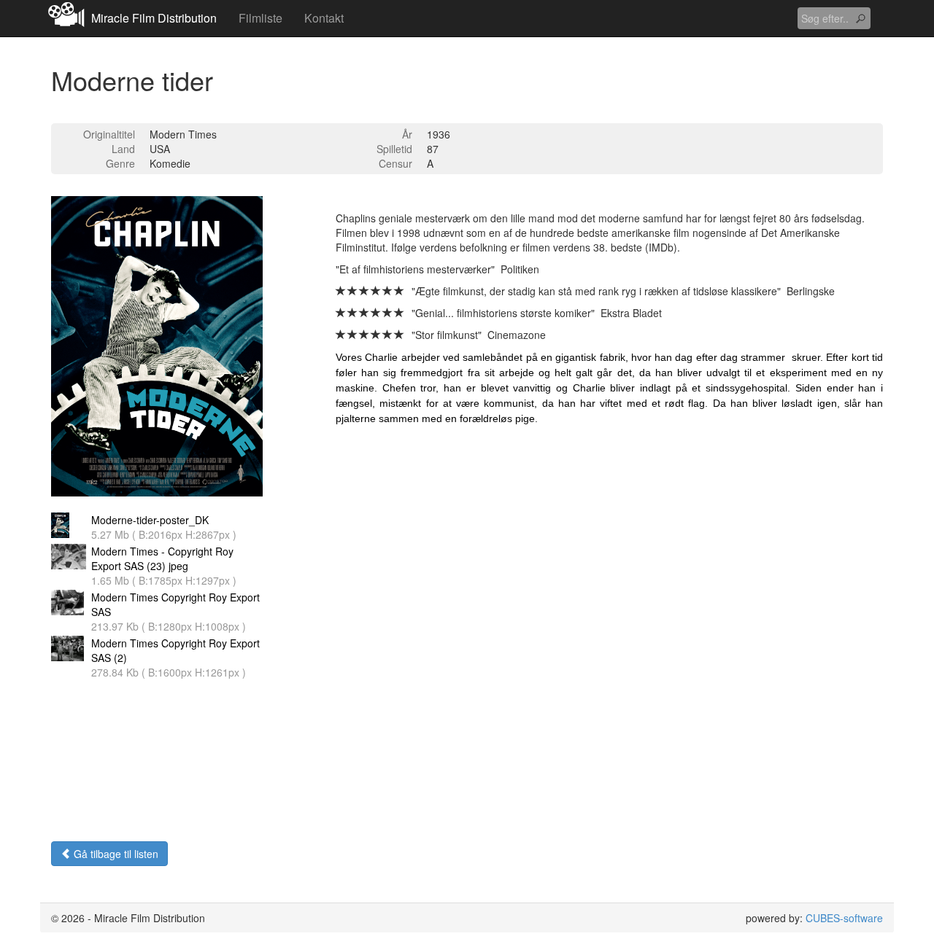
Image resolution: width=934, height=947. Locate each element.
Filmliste (260, 17)
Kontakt (324, 17)
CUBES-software (844, 918)
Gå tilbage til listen (114, 853)
